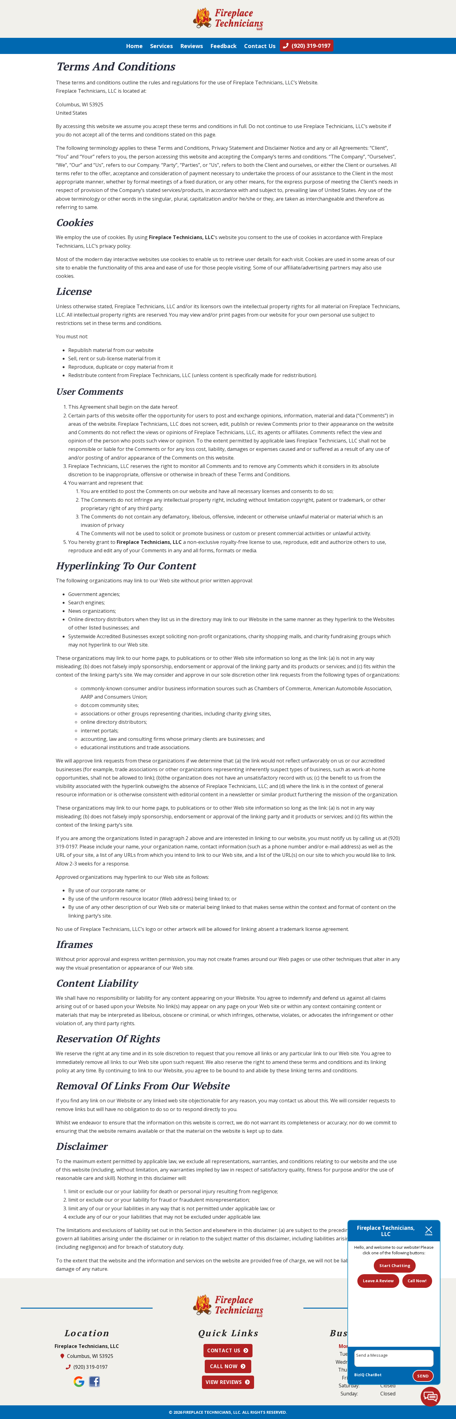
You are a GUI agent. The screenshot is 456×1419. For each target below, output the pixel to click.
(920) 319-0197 (90, 1366)
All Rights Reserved (264, 1412)
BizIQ (359, 1374)
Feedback (223, 46)
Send (423, 1376)
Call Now (224, 1366)
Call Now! (417, 1280)
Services (161, 46)
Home (134, 46)
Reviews (191, 46)
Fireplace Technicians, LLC (181, 237)
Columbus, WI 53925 (90, 1356)
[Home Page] (228, 19)
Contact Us (259, 46)
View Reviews (224, 1382)
